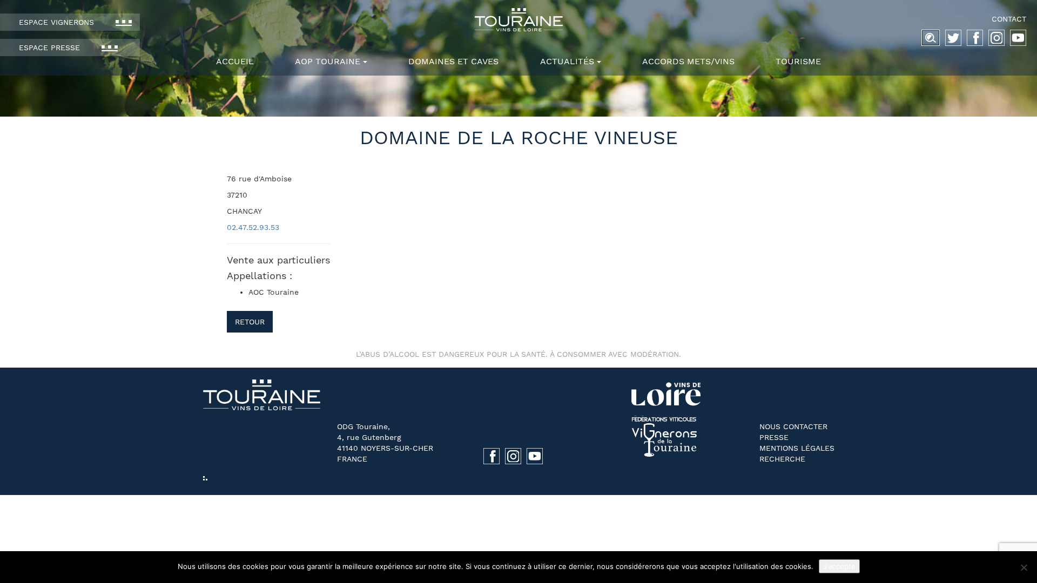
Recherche (782, 459)
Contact (1009, 19)
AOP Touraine (327, 61)
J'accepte (839, 566)
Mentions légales (796, 448)
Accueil (235, 61)
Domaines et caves (453, 61)
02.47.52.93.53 (253, 227)
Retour (250, 321)
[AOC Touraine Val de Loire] (518, 19)
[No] (1023, 567)
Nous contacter (793, 426)
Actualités (567, 61)
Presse (774, 437)
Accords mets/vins (688, 61)
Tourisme (798, 61)
